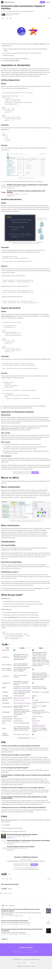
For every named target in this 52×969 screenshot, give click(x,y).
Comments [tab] (4, 888)
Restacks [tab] (10, 888)
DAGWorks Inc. (17, 13)
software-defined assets (7, 316)
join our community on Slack (10, 820)
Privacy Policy (36, 869)
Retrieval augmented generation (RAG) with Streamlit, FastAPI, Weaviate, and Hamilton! (22, 929)
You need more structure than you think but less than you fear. (15, 922)
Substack (19, 966)
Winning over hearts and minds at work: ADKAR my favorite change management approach (20, 910)
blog (32, 812)
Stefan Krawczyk (19, 915)
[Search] (49, 905)
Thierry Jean (9, 13)
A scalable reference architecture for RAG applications (13, 932)
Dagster (35, 44)
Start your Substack (22, 962)
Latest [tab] (6, 905)
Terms (29, 959)
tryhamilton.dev (38, 588)
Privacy (25, 959)
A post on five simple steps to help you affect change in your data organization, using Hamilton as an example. (21, 913)
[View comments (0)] (7, 18)
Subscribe (42, 2)
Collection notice (35, 959)
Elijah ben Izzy (10, 836)
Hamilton (42, 44)
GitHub (8, 825)
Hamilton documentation (24, 738)
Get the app (32, 962)
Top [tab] (2, 905)
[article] (26, 913)
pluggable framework (13, 617)
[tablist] (7, 888)
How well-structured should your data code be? (14, 920)
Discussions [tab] (11, 905)
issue (9, 828)
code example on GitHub (13, 60)
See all (3, 939)
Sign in (48, 2)
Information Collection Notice (26, 869)
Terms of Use (32, 867)
